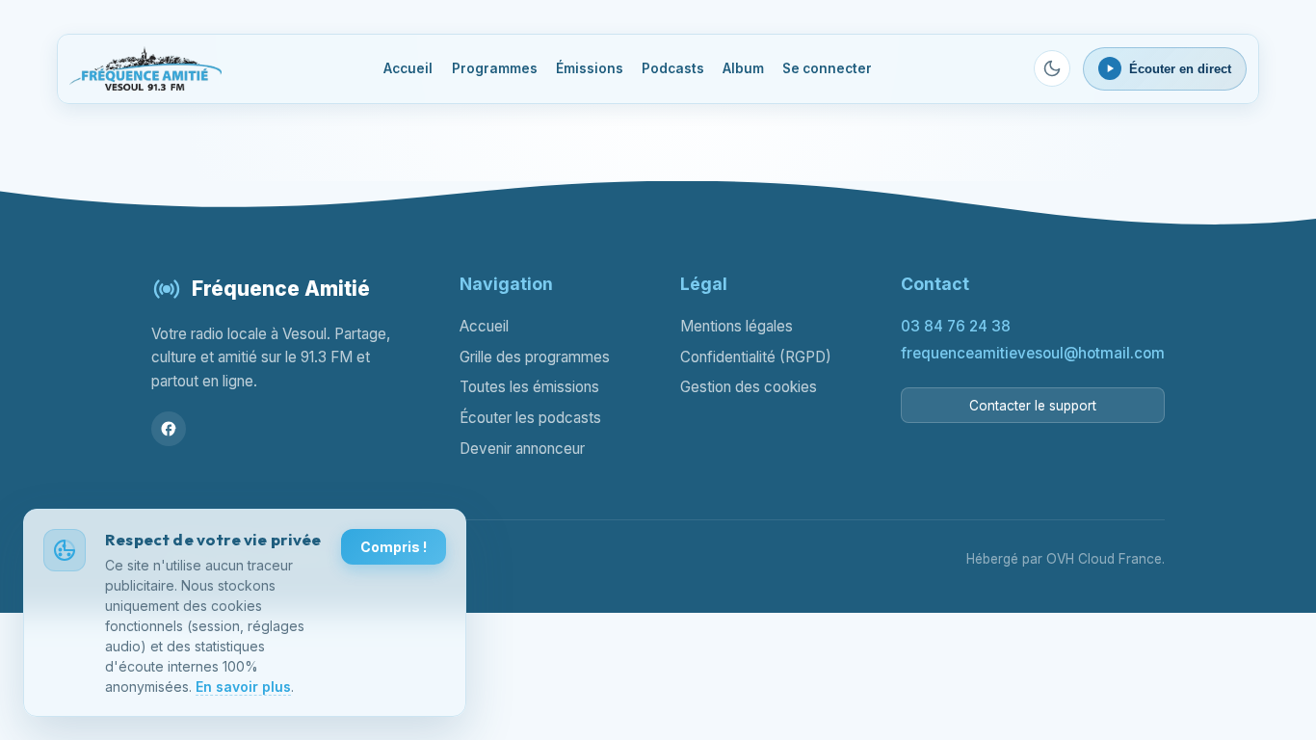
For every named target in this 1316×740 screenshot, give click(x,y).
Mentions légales (736, 326)
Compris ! (393, 547)
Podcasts (673, 68)
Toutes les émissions (529, 387)
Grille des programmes (535, 357)
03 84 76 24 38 (956, 326)
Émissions (589, 68)
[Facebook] (168, 428)
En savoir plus (243, 686)
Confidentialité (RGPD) (755, 357)
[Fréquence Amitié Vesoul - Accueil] (145, 68)
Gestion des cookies (748, 387)
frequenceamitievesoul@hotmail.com (1033, 353)
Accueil (408, 68)
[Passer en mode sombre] (1052, 68)
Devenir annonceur (522, 448)
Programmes (495, 68)
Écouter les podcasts (530, 418)
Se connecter (827, 68)
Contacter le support (1032, 405)
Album (743, 68)
